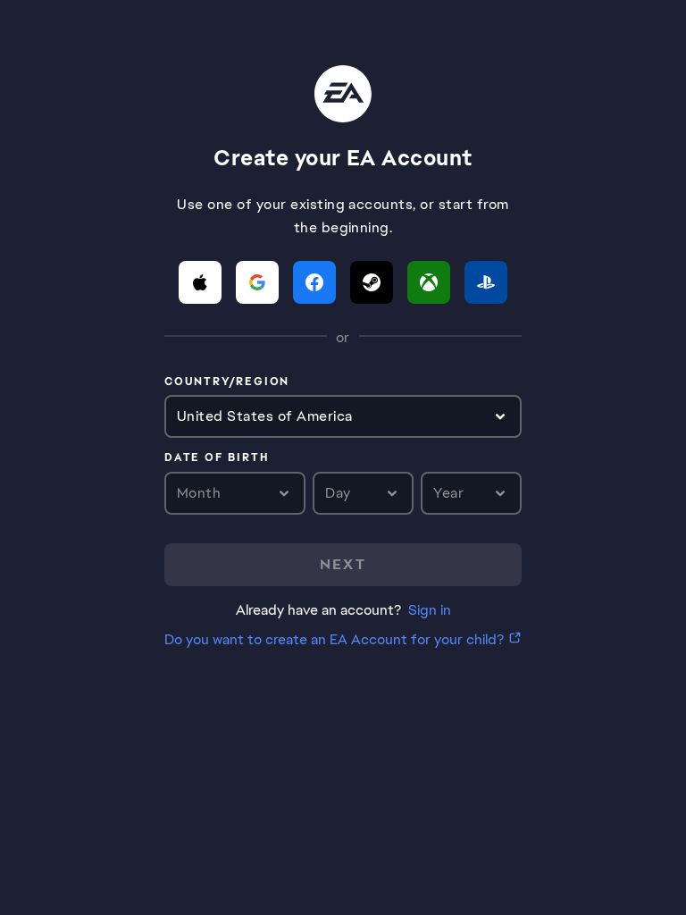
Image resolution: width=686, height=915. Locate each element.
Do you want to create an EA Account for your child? (334, 639)
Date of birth (216, 458)
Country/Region (226, 382)
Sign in (429, 609)
